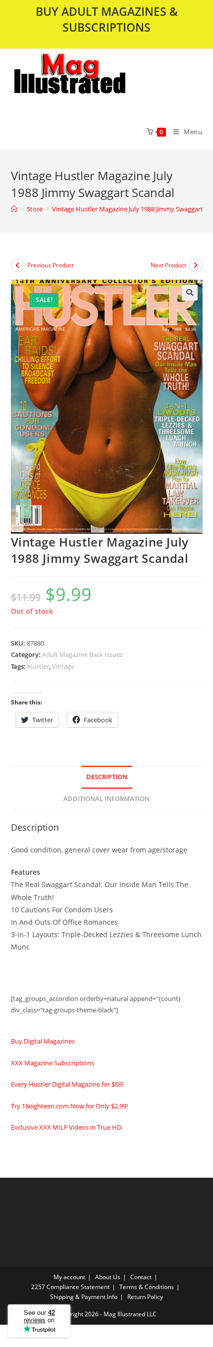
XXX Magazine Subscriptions (52, 1062)
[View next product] (196, 265)
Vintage (63, 666)
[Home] (14, 208)
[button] (95, 81)
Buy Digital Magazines (43, 1041)
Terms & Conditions (146, 1287)
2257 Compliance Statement (70, 1287)
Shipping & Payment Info (83, 1297)
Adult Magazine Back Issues (82, 654)
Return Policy (145, 1297)
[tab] (107, 777)
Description (106, 777)
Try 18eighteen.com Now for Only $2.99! (69, 1105)
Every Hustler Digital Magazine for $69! (67, 1084)
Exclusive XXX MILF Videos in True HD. (67, 1127)
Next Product (168, 265)
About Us (107, 1277)
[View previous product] (18, 265)
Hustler (38, 666)
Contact (141, 1277)
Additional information (106, 799)
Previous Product (50, 265)
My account (69, 1277)
